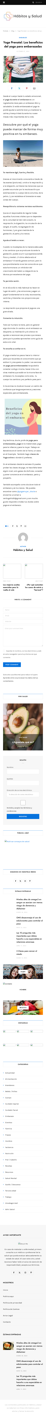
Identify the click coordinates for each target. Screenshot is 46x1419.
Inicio (5, 1290)
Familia (8, 1129)
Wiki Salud (23, 737)
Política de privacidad (12, 1303)
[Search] (33, 2)
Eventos (8, 1122)
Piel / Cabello (11, 1160)
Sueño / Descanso (12, 1184)
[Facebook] (12, 88)
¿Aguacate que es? (23, 742)
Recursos (9, 1172)
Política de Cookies (11, 1309)
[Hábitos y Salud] (23, 16)
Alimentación (11, 1079)
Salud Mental (11, 1178)
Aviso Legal (8, 1315)
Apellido (10, 779)
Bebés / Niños (11, 1091)
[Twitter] (19, 88)
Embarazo (23, 37)
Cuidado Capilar (12, 1104)
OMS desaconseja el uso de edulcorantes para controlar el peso (29, 921)
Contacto (7, 1322)
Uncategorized (11, 1203)
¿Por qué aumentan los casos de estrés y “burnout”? (34, 587)
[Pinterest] (27, 88)
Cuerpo (8, 1098)
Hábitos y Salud (23, 550)
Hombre (8, 1141)
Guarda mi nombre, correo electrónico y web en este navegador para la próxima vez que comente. (22, 654)
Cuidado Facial (11, 1110)
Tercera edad (10, 1191)
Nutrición (9, 1153)
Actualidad (10, 1073)
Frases (8, 1135)
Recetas (8, 1166)
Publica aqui (8, 1296)
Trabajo (8, 1197)
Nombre (10, 767)
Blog (12, 31)
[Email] (34, 88)
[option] (23, 726)
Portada (5, 31)
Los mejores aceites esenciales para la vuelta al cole (11, 587)
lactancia (9, 1147)
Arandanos (9, 1085)
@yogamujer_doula (26, 491)
